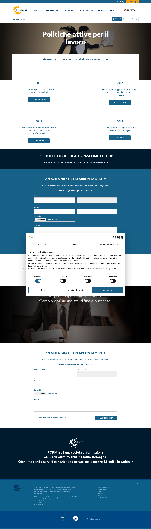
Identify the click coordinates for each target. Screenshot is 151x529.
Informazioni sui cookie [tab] (108, 245)
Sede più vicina (82, 196)
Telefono (37, 207)
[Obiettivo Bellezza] (129, 10)
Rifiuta (43, 290)
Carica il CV (38, 216)
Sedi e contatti (52, 10)
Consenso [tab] (42, 245)
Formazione (69, 10)
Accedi (131, 1)
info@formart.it (38, 504)
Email (79, 207)
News (112, 10)
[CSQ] (63, 518)
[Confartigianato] (93, 518)
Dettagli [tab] (76, 245)
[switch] (63, 281)
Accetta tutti (107, 290)
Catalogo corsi (86, 10)
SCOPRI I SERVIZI (39, 100)
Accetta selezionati (75, 290)
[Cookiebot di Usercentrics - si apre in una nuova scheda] (113, 237)
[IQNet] (75, 518)
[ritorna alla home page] (20, 10)
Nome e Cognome (40, 196)
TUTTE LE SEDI (128, 19)
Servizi (101, 10)
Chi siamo (36, 10)
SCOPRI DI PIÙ (120, 102)
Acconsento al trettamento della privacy (50, 418)
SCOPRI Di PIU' (120, 138)
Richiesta (37, 226)
